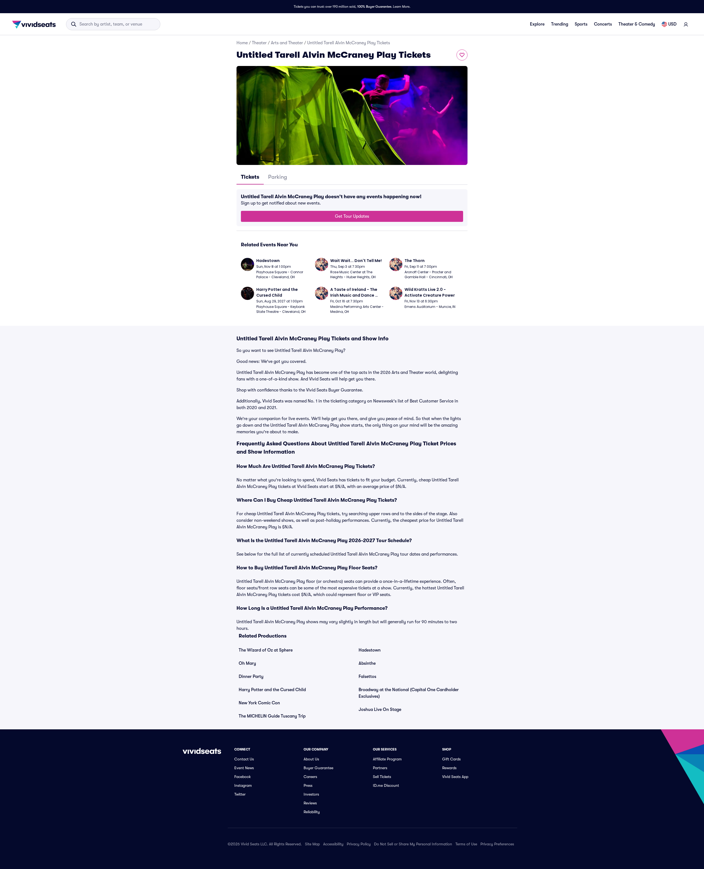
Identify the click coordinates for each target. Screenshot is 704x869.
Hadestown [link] (370, 650)
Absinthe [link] (367, 663)
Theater (259, 42)
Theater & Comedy (636, 24)
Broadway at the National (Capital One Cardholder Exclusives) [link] (409, 693)
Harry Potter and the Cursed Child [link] (272, 689)
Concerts (603, 24)
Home (242, 42)
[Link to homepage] (35, 24)
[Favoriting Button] (462, 54)
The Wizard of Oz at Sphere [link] (266, 650)
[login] (686, 24)
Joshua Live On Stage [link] (380, 709)
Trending (559, 24)
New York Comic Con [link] (259, 702)
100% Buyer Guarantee (374, 7)
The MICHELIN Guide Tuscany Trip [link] (272, 716)
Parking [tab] (277, 177)
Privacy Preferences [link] (497, 844)
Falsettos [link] (367, 676)
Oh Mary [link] (247, 663)
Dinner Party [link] (251, 676)
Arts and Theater (287, 42)
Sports (581, 24)
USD (672, 24)
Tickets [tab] (250, 177)
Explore (537, 24)
